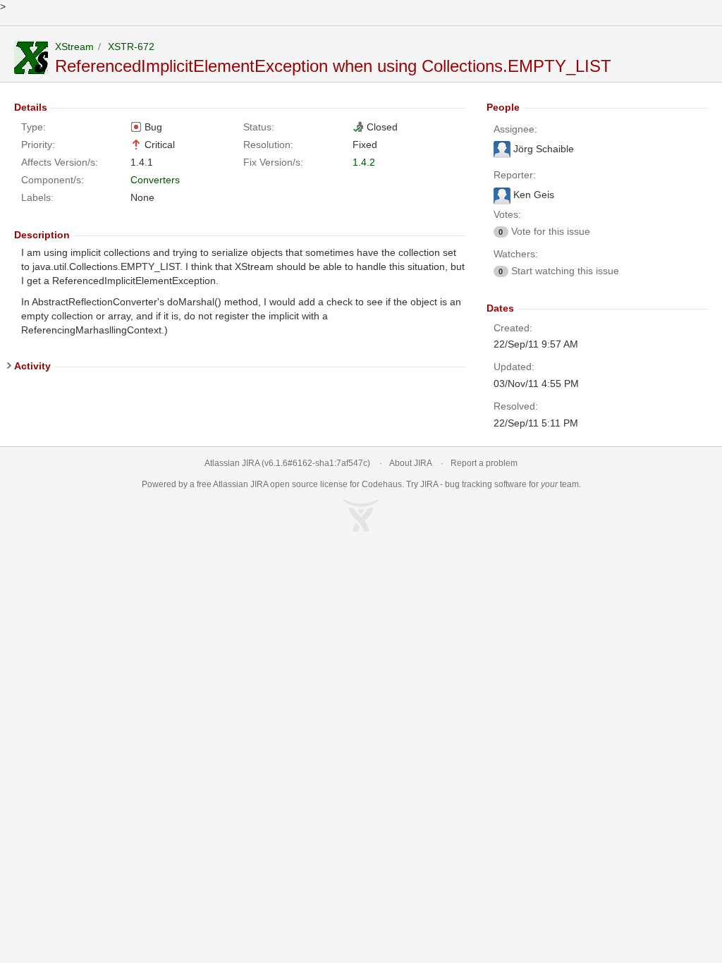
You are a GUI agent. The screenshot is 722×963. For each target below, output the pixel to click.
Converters (155, 179)
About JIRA (410, 463)
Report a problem (484, 463)
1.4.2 (364, 162)
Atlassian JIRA (231, 463)
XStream (74, 46)
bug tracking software (486, 484)
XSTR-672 (131, 46)
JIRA (259, 484)
